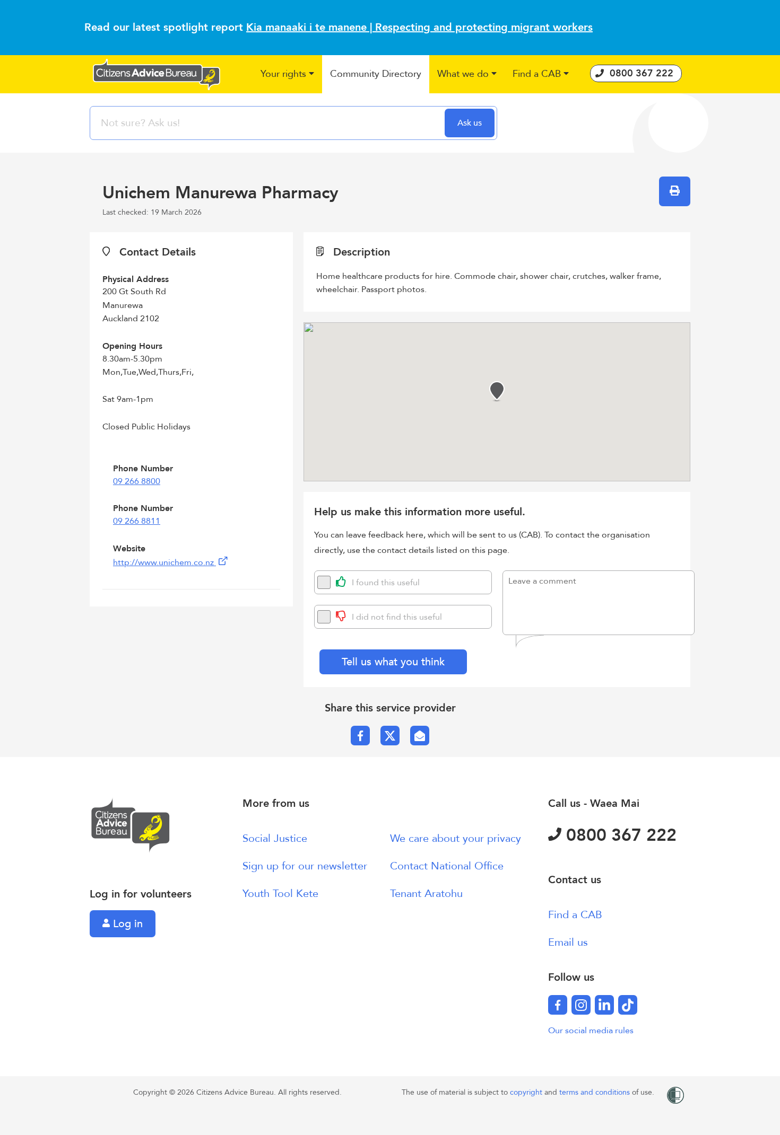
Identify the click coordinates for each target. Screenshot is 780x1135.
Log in (126, 924)
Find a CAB (575, 915)
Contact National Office (447, 866)
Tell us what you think (393, 662)
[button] (287, 74)
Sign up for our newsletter (304, 866)
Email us (568, 942)
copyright (527, 1092)
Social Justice (274, 838)
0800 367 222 (619, 835)
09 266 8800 (136, 481)
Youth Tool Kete (280, 893)
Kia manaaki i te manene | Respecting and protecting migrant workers (419, 27)
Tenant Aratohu (426, 893)
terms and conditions (595, 1092)
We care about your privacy (455, 838)
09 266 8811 (136, 521)
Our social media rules (591, 1030)
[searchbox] (268, 123)
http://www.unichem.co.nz (164, 562)
